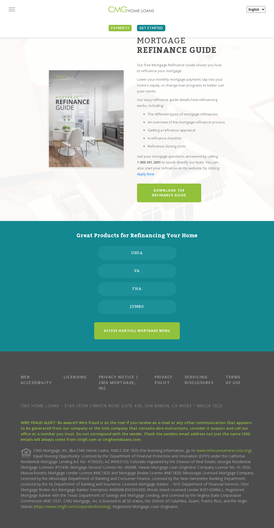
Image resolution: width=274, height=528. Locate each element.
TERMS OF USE (233, 379)
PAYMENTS (120, 28)
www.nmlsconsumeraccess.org (223, 450)
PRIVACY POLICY (164, 379)
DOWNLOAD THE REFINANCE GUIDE (169, 192)
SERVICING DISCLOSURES (199, 379)
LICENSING (75, 376)
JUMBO (137, 306)
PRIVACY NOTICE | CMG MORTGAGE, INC (119, 382)
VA (137, 271)
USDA (137, 253)
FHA (137, 289)
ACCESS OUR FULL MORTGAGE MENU (137, 330)
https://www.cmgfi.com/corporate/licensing (72, 506)
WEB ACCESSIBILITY (36, 379)
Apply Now (145, 174)
